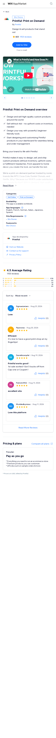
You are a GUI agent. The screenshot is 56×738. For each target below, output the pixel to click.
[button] (22, 207)
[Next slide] (51, 98)
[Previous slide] (5, 98)
